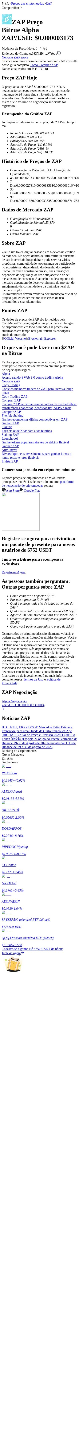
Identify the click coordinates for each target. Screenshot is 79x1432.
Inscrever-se (22, 1264)
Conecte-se (9, 1264)
